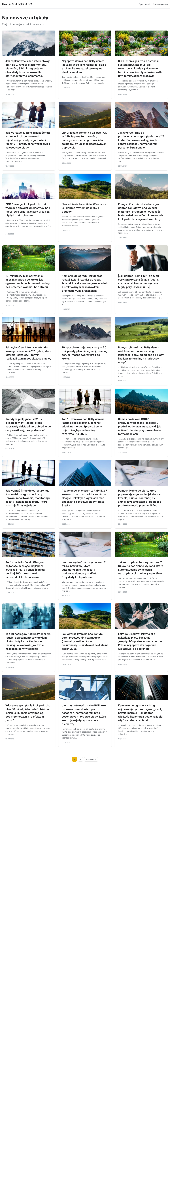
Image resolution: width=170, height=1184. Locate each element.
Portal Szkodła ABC (17, 4)
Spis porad (144, 4)
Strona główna (160, 4)
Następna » (91, 759)
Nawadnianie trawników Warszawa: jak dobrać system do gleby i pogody (84, 208)
